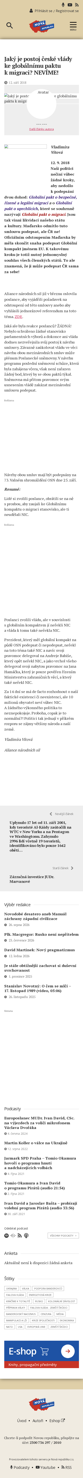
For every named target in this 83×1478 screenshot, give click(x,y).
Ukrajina (11, 1288)
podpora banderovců (48, 1288)
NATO (9, 1326)
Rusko (39, 1301)
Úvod (21, 1420)
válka (25, 1288)
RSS (68, 1467)
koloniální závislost (61, 1301)
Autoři (38, 1420)
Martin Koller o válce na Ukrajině (35, 1142)
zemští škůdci (59, 1326)
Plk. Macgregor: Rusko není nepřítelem (41, 934)
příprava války (15, 1307)
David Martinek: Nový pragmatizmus (39, 949)
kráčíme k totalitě (18, 1301)
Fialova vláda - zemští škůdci (48, 1307)
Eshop (55, 1420)
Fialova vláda (15, 1294)
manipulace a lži (16, 1320)
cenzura (46, 1314)
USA (20, 1326)
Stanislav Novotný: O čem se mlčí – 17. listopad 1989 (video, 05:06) (37, 988)
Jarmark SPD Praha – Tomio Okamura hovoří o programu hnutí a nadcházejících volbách (40, 1163)
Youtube (47, 1467)
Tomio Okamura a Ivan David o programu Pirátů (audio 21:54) (34, 1185)
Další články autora (41, 129)
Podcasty (21, 1467)
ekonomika (67, 1320)
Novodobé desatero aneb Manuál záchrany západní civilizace (35, 916)
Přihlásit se (43, 11)
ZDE (18, 316)
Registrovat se (67, 11)
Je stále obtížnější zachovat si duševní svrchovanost (40, 968)
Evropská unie (36, 1326)
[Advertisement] (41, 435)
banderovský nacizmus (21, 1314)
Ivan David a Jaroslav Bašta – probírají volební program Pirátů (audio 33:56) (40, 1206)
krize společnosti (43, 1320)
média (60, 1314)
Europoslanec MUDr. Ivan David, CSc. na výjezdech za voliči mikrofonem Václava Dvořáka (39, 1122)
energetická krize (40, 1294)
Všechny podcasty (63, 1235)
